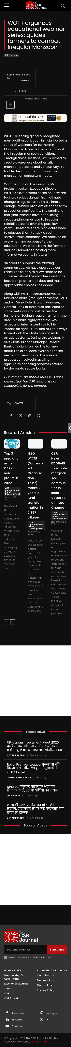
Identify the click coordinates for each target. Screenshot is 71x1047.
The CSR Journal (25, 77)
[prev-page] (6, 621)
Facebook (18, 1013)
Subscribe (57, 949)
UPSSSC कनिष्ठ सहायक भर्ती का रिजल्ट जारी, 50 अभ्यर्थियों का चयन (32, 788)
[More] (10, 105)
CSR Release (11, 55)
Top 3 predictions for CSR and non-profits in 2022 (11, 468)
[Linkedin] (7, 1020)
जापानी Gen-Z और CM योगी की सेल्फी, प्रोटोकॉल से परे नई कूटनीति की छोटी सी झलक (35, 809)
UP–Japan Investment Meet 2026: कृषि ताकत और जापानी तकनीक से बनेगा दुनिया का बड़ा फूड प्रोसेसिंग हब (34, 746)
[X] (20, 416)
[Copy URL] (29, 416)
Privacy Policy (43, 957)
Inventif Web (39, 1041)
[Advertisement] (35, 680)
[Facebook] (11, 416)
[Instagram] (41, 1013)
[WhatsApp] (38, 416)
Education (13, 795)
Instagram (53, 1013)
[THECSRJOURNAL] (36, 5)
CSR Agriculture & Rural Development (12, 491)
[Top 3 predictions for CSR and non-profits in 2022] (12, 444)
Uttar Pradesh (16, 755)
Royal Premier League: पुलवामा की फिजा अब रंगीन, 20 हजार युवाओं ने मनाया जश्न (33, 768)
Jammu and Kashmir (19, 777)
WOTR (19, 403)
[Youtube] (7, 1026)
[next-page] (12, 621)
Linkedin (17, 1019)
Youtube (17, 1026)
